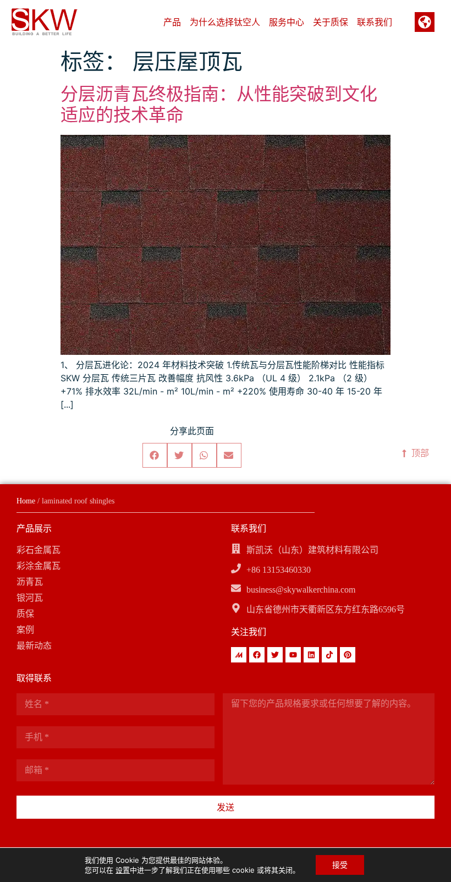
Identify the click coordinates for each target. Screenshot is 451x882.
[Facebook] (257, 654)
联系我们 (374, 22)
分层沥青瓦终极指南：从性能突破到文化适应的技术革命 (219, 104)
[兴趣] (347, 654)
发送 (225, 807)
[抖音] (329, 654)
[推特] (275, 654)
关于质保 (330, 22)
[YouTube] (293, 654)
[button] (154, 455)
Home (25, 501)
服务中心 (286, 22)
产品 (172, 22)
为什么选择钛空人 (225, 22)
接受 (340, 864)
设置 (123, 869)
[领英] (311, 654)
